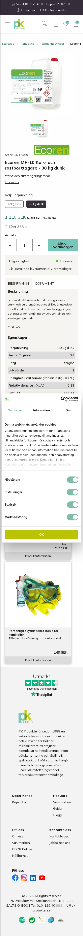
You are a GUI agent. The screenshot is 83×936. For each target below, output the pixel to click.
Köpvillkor (19, 802)
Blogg (57, 815)
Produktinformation (38, 556)
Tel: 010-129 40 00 (45, 905)
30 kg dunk (36, 204)
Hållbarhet (20, 856)
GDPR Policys (22, 849)
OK (41, 534)
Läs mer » (12, 182)
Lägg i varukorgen (63, 245)
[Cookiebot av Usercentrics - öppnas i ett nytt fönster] (60, 399)
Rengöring (27, 43)
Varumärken (62, 802)
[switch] (72, 492)
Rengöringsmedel (52, 43)
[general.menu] (7, 24)
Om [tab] (68, 410)
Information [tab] (41, 410)
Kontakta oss (59, 836)
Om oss (17, 836)
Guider (57, 808)
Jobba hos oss (59, 843)
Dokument (44, 283)
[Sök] (44, 23)
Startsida (8, 43)
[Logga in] (56, 24)
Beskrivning (18, 283)
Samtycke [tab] (15, 410)
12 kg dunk (14, 204)
